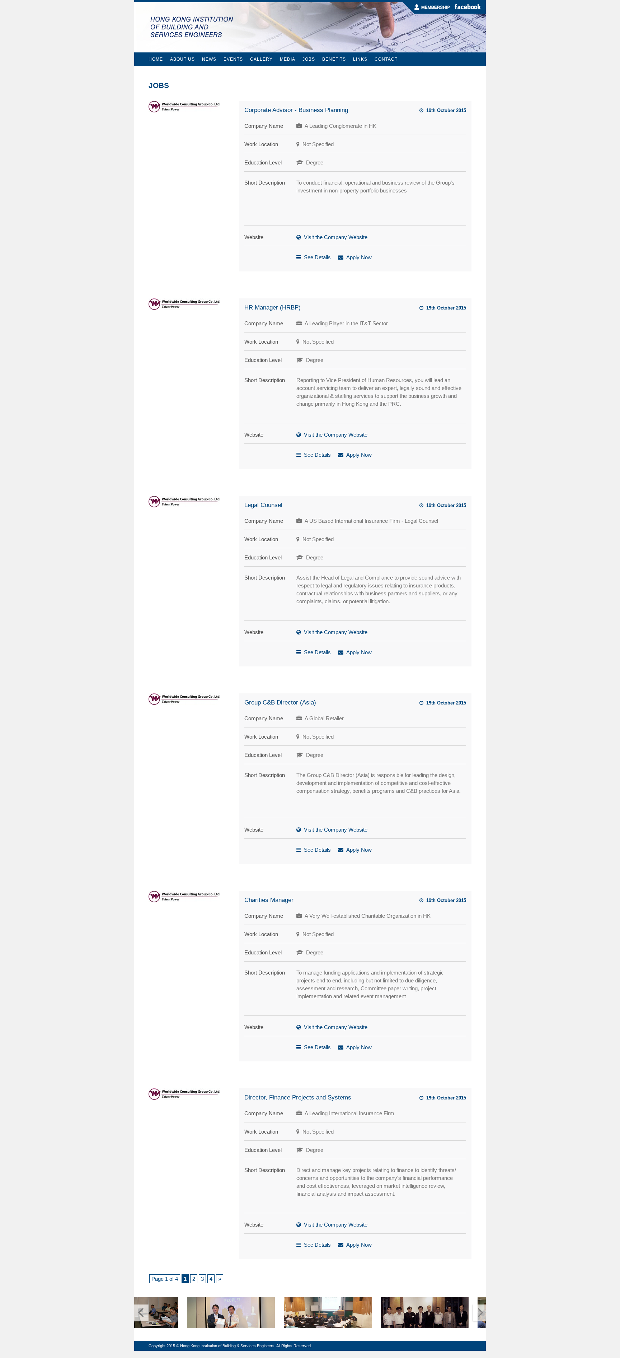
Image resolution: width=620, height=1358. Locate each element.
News (209, 59)
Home (156, 59)
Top (603, 1341)
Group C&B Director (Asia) (280, 702)
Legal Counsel (263, 505)
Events (233, 59)
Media (287, 59)
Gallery (261, 59)
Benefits (334, 59)
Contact (386, 59)
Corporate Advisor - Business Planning (296, 110)
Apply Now (359, 257)
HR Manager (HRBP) (272, 307)
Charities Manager (268, 900)
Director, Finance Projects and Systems (297, 1097)
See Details (317, 257)
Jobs (308, 59)
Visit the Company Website (335, 237)
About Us (182, 59)
